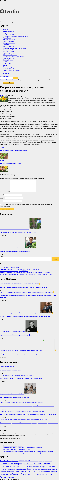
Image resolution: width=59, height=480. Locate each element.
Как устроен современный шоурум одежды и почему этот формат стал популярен (26, 274)
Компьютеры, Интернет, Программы (14, 48)
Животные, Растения (9, 39)
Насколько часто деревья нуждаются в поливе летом (14, 229)
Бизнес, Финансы (8, 31)
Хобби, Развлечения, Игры (11, 70)
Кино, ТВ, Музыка (8, 46)
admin (1, 95)
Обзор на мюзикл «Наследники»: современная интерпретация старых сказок (21, 350)
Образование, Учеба (9, 53)
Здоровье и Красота (9, 41)
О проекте (6, 73)
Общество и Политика (10, 55)
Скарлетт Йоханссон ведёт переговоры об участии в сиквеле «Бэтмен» (19, 284)
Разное (5, 62)
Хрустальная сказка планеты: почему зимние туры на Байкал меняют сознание (25, 272)
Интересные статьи (9, 43)
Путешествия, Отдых (9, 58)
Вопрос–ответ (7, 33)
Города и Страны (8, 34)
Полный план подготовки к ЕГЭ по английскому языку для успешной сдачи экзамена (23, 419)
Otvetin (9, 11)
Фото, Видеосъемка (9, 68)
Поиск (1, 256)
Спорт (5, 65)
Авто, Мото (6, 29)
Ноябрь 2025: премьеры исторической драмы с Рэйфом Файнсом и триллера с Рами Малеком (26, 292)
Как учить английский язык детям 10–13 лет (14, 271)
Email (2, 198)
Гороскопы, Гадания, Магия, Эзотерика (15, 36)
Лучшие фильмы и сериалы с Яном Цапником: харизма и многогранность (20, 313)
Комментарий (5, 192)
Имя (2, 195)
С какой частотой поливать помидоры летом (12, 248)
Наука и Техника (8, 51)
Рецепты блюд (7, 63)
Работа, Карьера (8, 60)
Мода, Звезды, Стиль (9, 50)
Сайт (1, 201)
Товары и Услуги (8, 67)
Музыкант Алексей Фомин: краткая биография (12, 332)
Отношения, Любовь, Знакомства (13, 56)
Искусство (6, 45)
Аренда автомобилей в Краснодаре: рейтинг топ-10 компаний (19, 269)
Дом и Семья (7, 38)
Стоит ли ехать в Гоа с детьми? (9, 267)
